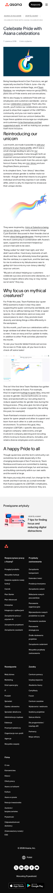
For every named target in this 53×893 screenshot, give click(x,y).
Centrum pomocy (36, 674)
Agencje (8, 738)
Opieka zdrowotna (12, 706)
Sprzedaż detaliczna (13, 712)
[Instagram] (26, 867)
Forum (31, 696)
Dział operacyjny (11, 685)
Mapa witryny (34, 737)
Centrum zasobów (36, 701)
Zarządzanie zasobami (14, 630)
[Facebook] (31, 867)
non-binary (31, 163)
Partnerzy (32, 731)
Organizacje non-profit (14, 733)
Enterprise (9, 605)
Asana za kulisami (12, 786)
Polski (29, 857)
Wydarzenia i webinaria (38, 706)
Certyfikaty (33, 690)
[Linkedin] (21, 867)
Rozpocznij (35, 5)
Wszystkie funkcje (12, 575)
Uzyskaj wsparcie (36, 680)
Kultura (7, 792)
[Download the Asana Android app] (35, 885)
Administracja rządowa (14, 717)
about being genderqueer (22, 236)
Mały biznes (9, 674)
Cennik (7, 589)
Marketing (9, 680)
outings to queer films (30, 393)
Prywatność (9, 817)
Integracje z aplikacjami (14, 610)
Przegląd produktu (12, 569)
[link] (12, 16)
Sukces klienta (34, 717)
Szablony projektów (36, 712)
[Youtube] (36, 867)
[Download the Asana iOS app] (17, 885)
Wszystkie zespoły (12, 744)
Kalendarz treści (35, 578)
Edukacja (8, 723)
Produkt (8, 696)
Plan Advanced (11, 600)
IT (5, 690)
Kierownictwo (10, 770)
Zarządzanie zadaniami (38, 644)
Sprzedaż (8, 701)
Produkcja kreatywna (37, 584)
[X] (16, 867)
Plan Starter (9, 594)
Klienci (7, 776)
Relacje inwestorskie (13, 802)
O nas (7, 765)
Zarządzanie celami (37, 589)
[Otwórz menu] (46, 5)
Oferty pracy (10, 781)
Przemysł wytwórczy (13, 728)
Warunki (20, 876)
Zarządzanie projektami (14, 625)
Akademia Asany (35, 685)
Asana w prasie (11, 797)
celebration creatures (21, 104)
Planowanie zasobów (37, 621)
